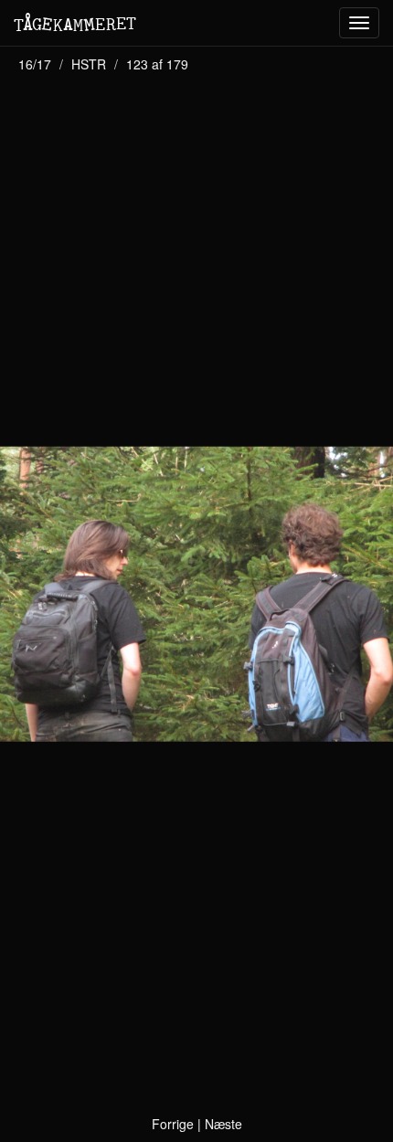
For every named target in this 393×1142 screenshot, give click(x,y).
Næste (223, 1124)
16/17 (34, 64)
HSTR (88, 64)
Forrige (173, 1124)
